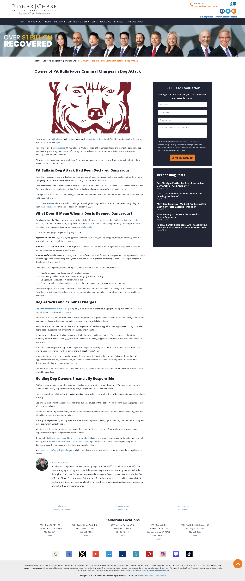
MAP (50, 535)
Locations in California (78, 22)
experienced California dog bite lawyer (55, 450)
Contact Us (183, 509)
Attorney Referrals (134, 22)
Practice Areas (34, 22)
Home (22, 22)
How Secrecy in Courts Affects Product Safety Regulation (179, 216)
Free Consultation (226, 16)
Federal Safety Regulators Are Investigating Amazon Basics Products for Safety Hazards (182, 226)
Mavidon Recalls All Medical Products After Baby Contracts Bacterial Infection (181, 205)
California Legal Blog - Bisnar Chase (61, 60)
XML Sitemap (149, 575)
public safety (86, 227)
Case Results (122, 509)
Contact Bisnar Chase (101, 22)
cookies (138, 570)
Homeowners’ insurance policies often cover (68, 441)
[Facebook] (222, 11)
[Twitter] (228, 11)
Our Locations (183, 506)
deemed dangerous (48, 206)
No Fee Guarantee (62, 509)
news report (59, 147)
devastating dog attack (98, 139)
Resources (118, 22)
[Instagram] (233, 11)
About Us (47, 22)
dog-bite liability (95, 441)
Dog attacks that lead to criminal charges (53, 308)
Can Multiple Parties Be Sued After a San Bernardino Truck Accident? (180, 184)
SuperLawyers (161, 575)
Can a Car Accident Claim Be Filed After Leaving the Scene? (179, 195)
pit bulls (55, 139)
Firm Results (59, 22)
